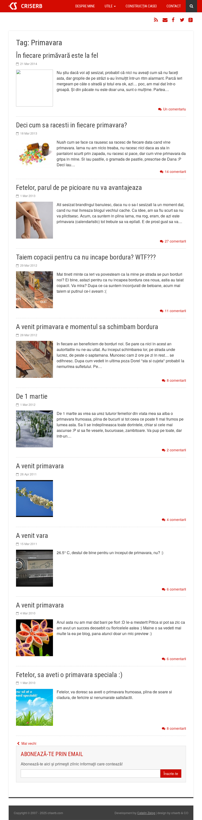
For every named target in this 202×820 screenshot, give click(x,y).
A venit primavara (40, 466)
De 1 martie (32, 396)
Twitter (182, 19)
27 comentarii (175, 241)
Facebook (173, 19)
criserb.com (25, 6)
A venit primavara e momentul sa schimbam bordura (87, 327)
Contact (174, 6)
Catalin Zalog (146, 813)
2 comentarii (176, 450)
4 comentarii (176, 519)
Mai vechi (28, 743)
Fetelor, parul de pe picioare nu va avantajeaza (79, 187)
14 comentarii (175, 171)
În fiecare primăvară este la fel (57, 55)
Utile (109, 6)
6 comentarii (176, 589)
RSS (156, 19)
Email (165, 19)
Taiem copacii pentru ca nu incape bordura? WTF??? (86, 257)
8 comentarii (176, 380)
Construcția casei (141, 6)
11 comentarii (175, 311)
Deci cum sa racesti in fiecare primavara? (71, 125)
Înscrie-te (171, 773)
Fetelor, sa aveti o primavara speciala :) (69, 675)
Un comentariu (174, 109)
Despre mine (85, 6)
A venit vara (32, 535)
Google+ (190, 19)
